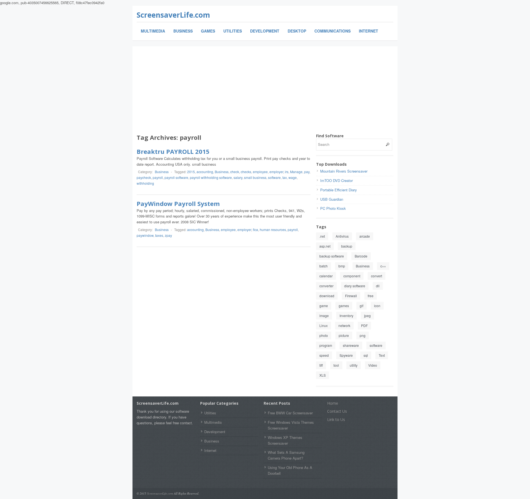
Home (332, 403)
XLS (322, 375)
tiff (321, 365)
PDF (364, 325)
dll (378, 285)
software (274, 177)
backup (346, 246)
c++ (383, 266)
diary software (354, 285)
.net (322, 236)
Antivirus (342, 236)
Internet (368, 31)
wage (292, 177)
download (326, 295)
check (234, 171)
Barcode (361, 256)
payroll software (176, 177)
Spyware (346, 355)
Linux (323, 325)
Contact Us (337, 411)
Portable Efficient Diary (338, 189)
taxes (159, 235)
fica (255, 229)
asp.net (324, 246)
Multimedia (153, 31)
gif (361, 305)
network (344, 325)
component (351, 275)
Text (382, 355)
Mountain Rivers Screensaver (343, 171)
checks (246, 171)
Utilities (232, 31)
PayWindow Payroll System (178, 203)
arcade (364, 236)
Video (372, 365)
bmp (341, 266)
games (344, 305)
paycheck (144, 177)
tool (336, 365)
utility (353, 365)
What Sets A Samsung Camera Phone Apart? (286, 455)
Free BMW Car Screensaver (290, 412)
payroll (158, 177)
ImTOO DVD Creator (336, 180)
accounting (205, 171)
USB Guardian (331, 199)
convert (376, 275)
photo (323, 335)
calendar (326, 275)
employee (260, 171)
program (325, 345)
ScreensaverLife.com (173, 15)
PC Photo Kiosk (333, 208)
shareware (351, 345)
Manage (296, 171)
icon (377, 305)
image (324, 315)
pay (306, 171)
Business (183, 31)
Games (208, 31)
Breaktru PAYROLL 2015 (173, 151)
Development (264, 31)
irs (286, 171)
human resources (273, 229)
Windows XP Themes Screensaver (285, 440)
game (323, 305)
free (370, 295)
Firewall (351, 295)
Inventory (346, 315)
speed (324, 355)
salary (238, 177)
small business (255, 177)
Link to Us (336, 419)
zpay (168, 235)
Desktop (297, 31)
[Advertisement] (265, 91)
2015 (191, 171)
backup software (331, 256)
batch (323, 266)
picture (344, 335)
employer (276, 171)
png (362, 335)
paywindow (145, 235)
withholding (145, 183)
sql (366, 355)
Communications (332, 31)
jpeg (367, 315)
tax (284, 177)
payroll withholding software (211, 177)
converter (326, 285)
